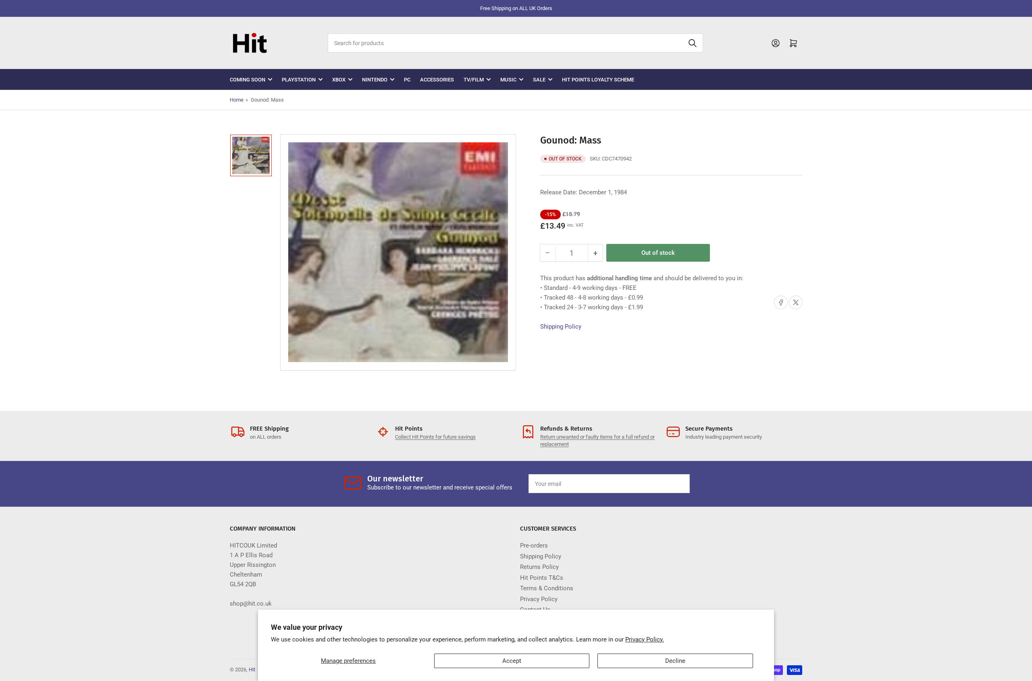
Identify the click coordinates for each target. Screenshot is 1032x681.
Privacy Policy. (644, 639)
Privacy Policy (539, 599)
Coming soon (247, 80)
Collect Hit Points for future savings (435, 437)
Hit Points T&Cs (541, 577)
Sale (539, 80)
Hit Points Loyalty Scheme (598, 80)
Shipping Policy (560, 326)
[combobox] (515, 42)
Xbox (338, 80)
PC (407, 80)
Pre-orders (534, 545)
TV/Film (474, 80)
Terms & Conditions (546, 588)
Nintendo (374, 80)
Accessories (437, 80)
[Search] (692, 43)
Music (508, 80)
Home (236, 100)
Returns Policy (539, 567)
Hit (252, 669)
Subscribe (664, 483)
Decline (675, 660)
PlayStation (299, 80)
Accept (511, 660)
